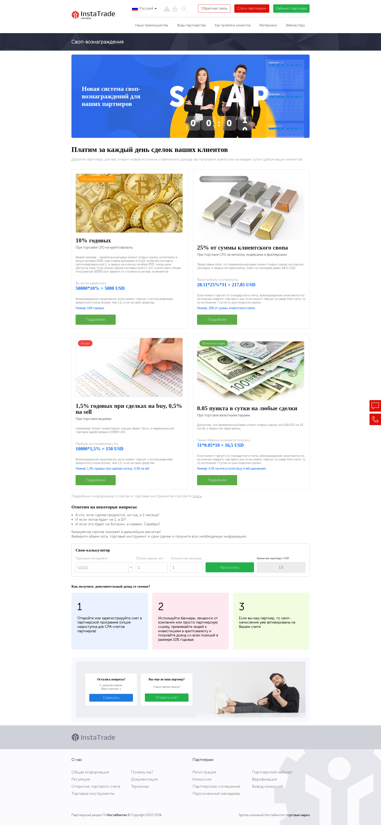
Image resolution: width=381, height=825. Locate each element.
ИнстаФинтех (117, 815)
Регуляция (80, 779)
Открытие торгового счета (95, 786)
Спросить (111, 697)
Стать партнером (251, 8)
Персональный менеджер (216, 793)
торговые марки (298, 815)
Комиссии (201, 779)
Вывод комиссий (267, 786)
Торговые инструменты (92, 793)
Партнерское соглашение (216, 786)
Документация (144, 779)
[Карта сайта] (166, 8)
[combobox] (104, 567)
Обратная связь (214, 8)
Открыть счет (167, 697)
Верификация (264, 779)
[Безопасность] (174, 8)
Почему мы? (142, 772)
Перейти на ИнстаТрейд (99, 24)
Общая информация (90, 772)
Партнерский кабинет (272, 772)
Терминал (140, 786)
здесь (197, 496)
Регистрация (204, 772)
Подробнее (95, 319)
